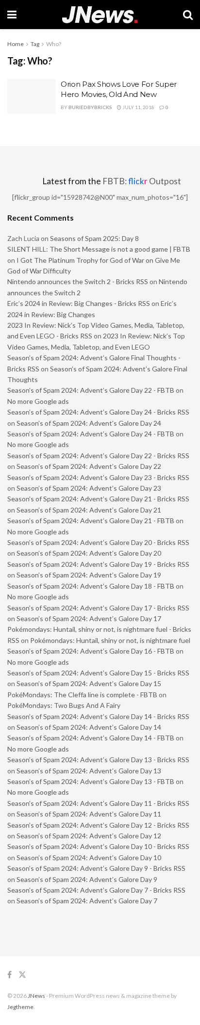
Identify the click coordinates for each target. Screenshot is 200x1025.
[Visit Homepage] (99, 14)
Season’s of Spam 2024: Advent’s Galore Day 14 (89, 727)
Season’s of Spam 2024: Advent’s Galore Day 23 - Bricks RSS (98, 477)
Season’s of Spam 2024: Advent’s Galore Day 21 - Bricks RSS (98, 499)
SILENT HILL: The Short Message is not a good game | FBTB (98, 249)
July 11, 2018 (137, 107)
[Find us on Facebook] (9, 974)
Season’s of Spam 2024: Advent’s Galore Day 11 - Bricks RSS (98, 803)
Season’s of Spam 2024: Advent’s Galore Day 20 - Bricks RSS (98, 542)
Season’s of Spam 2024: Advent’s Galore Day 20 (89, 553)
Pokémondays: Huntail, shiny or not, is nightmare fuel (110, 640)
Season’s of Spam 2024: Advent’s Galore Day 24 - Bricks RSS (98, 412)
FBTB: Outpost (141, 181)
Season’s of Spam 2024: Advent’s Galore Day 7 (87, 901)
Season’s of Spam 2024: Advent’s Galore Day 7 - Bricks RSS (96, 890)
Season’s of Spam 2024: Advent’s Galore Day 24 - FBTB (90, 434)
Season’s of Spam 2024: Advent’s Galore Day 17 (89, 618)
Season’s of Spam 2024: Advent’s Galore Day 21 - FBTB (90, 520)
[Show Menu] (12, 14)
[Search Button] (188, 14)
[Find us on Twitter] (22, 974)
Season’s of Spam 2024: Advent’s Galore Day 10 (89, 857)
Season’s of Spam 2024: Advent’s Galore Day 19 (89, 575)
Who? (53, 44)
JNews (36, 995)
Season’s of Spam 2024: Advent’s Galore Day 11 (89, 814)
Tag (35, 44)
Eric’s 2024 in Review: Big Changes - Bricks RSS (78, 303)
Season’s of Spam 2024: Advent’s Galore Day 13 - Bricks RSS (98, 759)
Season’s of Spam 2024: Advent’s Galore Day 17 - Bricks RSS (98, 608)
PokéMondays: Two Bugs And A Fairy (63, 705)
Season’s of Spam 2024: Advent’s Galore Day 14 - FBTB (90, 738)
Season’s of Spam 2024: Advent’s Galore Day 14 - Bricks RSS (98, 716)
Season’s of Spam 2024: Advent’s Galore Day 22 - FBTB (90, 390)
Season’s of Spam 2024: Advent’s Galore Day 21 (89, 510)
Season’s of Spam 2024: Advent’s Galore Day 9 (87, 879)
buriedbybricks (90, 107)
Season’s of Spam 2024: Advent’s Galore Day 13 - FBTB (90, 781)
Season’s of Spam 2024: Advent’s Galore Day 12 (89, 836)
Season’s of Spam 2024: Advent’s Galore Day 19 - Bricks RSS (98, 564)
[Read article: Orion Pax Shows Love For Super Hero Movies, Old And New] (31, 96)
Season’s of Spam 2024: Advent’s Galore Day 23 (89, 488)
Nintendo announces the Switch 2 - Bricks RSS (77, 281)
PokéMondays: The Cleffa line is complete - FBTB (82, 694)
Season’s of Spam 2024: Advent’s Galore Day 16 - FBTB (90, 651)
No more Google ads (38, 401)
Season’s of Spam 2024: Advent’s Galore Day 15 (89, 683)
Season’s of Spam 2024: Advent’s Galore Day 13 (89, 771)
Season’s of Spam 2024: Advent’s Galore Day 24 (89, 423)
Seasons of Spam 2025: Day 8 (94, 238)
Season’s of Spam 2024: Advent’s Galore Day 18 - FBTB (90, 586)
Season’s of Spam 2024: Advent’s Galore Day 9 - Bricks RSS (96, 868)
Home (15, 44)
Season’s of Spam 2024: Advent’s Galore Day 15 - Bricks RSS (98, 673)
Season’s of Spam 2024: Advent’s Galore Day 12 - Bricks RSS (98, 825)
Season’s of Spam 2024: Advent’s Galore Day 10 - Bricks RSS (98, 846)
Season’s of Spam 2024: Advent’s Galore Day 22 (89, 466)
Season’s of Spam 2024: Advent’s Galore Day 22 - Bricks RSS (98, 455)
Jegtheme (20, 1006)
